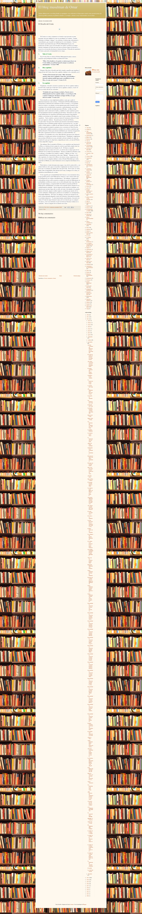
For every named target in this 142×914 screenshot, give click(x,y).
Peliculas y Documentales (89, 274)
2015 (88, 881)
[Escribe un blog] (69, 207)
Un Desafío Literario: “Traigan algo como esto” (90, 410)
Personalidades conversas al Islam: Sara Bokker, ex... (90, 717)
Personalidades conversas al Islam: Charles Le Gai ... (90, 681)
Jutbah (87, 231)
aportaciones (89, 135)
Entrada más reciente (43, 275)
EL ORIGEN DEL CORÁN (90, 826)
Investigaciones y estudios (89, 210)
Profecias (88, 280)
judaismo (88, 229)
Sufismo (88, 302)
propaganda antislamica (88, 289)
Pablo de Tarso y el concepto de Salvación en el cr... (90, 776)
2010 (88, 315)
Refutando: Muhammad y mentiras (90, 566)
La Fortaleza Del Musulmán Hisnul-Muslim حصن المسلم (90, 761)
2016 (88, 883)
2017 (88, 885)
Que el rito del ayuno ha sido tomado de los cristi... (90, 470)
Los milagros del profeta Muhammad (90, 537)
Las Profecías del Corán (90, 402)
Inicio (60, 275)
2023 (88, 894)
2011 (88, 317)
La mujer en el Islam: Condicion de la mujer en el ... (90, 848)
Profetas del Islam (88, 286)
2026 (88, 895)
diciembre (90, 874)
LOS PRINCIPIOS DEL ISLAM (90, 769)
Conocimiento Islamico (89, 146)
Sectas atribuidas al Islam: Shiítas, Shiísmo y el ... (90, 588)
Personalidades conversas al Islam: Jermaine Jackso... (90, 616)
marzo (89, 324)
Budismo (88, 139)
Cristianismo (89, 158)
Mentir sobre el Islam (90, 419)
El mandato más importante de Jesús (90, 733)
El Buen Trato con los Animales (90, 530)
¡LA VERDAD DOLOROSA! (90, 808)
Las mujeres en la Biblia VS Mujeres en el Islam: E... (90, 491)
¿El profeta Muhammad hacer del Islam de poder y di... (90, 500)
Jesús (87, 227)
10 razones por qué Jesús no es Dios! (90, 803)
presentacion (89, 278)
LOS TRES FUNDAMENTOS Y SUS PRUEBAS (90, 552)
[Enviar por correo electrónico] (67, 207)
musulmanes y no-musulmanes (89, 267)
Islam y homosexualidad (89, 218)
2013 (88, 877)
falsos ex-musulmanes (88, 184)
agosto (89, 334)
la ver (87, 235)
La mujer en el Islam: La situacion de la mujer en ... (90, 839)
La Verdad (88, 237)
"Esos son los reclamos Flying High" (90, 560)
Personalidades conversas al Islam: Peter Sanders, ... (90, 708)
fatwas (87, 186)
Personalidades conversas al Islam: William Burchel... (90, 632)
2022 (88, 892)
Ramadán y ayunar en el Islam (88, 293)
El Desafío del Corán (90, 405)
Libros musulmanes (88, 241)
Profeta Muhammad (88, 282)
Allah (87, 127)
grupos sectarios (89, 194)
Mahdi (87, 247)
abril (89, 326)
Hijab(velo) (88, 203)
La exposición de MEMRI (90, 814)
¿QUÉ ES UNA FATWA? (90, 445)
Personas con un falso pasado (90, 464)
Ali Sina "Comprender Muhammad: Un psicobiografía (90, 348)
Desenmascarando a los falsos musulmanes (90, 458)
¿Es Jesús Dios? (89, 476)
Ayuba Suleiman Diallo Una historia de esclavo (90, 743)
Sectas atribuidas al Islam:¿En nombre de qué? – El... (90, 597)
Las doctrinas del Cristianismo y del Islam (90, 424)
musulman (88, 264)
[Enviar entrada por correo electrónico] (65, 207)
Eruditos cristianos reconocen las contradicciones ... (90, 726)
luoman (72, 904)
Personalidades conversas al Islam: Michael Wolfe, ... (90, 649)
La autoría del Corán (90, 386)
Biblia (87, 137)
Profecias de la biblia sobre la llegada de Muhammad (90, 580)
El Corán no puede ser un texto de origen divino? (90, 357)
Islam (87, 212)
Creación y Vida (89, 153)
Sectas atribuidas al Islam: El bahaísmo (90, 573)
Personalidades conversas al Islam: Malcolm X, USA (90, 624)
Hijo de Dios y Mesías (90, 479)
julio (89, 332)
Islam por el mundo (88, 215)
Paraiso (87, 272)
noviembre (90, 342)
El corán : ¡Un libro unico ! (90, 513)
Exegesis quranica (88, 181)
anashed (88, 129)
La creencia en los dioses (90, 434)
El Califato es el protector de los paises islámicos (90, 544)
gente (87, 188)
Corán (44, 209)
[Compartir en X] (70, 207)
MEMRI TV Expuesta (90, 819)
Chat (87, 140)
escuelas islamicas (88, 172)
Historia (88, 207)
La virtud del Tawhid (90, 870)
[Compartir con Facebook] (71, 207)
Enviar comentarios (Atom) (50, 278)
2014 (88, 879)
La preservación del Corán (90, 381)
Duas (87, 162)
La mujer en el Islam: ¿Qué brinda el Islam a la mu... (90, 856)
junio (89, 330)
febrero (89, 322)
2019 (88, 889)
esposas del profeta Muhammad (88, 176)
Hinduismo (88, 206)
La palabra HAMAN (90, 430)
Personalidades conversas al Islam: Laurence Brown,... (90, 699)
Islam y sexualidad (88, 222)
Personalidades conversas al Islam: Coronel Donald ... (90, 657)
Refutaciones (89, 296)
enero (89, 320)
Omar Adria (96, 70)
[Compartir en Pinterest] (73, 207)
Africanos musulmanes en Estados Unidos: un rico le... (90, 752)
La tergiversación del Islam (90, 439)
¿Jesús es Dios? (89, 738)
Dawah (87, 161)
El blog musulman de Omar (58, 7)
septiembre (90, 336)
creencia (88, 156)
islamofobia (88, 224)
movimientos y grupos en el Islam (89, 255)
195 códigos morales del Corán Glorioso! (90, 507)
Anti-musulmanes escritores (88, 132)
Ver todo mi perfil (96, 72)
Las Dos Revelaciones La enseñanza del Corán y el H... (90, 523)
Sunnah (87, 304)
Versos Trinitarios (90, 782)
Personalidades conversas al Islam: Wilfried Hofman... (90, 665)
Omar (87, 270)
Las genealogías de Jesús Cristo (90, 787)
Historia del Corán (90, 415)
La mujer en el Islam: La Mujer (90, 832)
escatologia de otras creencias (89, 165)
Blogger (84, 904)
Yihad (87, 308)
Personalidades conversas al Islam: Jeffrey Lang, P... (90, 640)
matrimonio (88, 249)
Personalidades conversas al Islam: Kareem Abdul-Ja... (90, 690)
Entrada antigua (77, 275)
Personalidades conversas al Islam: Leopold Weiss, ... (90, 673)
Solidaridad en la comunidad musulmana (90, 451)
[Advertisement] (59, 262)
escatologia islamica (88, 169)
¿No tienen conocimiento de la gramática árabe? (90, 364)
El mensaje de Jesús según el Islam (90, 484)
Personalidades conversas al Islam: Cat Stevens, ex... (90, 607)
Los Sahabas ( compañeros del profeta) (89, 245)
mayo (89, 328)
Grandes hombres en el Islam (89, 191)
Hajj (87, 201)
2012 (88, 319)
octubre (89, 340)
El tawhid (90, 868)
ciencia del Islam (88, 143)
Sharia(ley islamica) (88, 299)
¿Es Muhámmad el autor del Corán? (90, 391)
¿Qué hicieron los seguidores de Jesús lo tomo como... (90, 795)
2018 (88, 887)
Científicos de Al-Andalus (90, 377)
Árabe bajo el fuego (90, 822)
